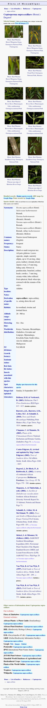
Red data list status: (8, 367)
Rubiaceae (26, 9)
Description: (9, 250)
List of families (16, 9)
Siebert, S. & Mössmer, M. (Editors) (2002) (27, 536)
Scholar (24, 644)
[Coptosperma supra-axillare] (14, 31)
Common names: (8, 238)
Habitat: (7, 307)
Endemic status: (7, 361)
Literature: (8, 396)
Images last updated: (8, 392)
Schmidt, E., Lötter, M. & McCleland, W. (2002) (26, 511)
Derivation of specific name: (8, 301)
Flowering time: (8, 324)
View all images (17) (22, 23)
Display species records (24, 196)
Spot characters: (8, 386)
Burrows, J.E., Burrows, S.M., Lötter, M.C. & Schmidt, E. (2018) (28, 413)
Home (6, 9)
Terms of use (23, 707)
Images (17, 644)
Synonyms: (8, 207)
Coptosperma (37, 9)
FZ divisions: (8, 348)
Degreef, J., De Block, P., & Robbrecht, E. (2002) (27, 470)
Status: (7, 246)
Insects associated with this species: (8, 376)
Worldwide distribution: (9, 330)
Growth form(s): (7, 355)
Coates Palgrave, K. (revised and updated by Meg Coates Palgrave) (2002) (27, 452)
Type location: (7, 290)
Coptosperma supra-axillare (29, 614)
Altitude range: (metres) (7, 316)
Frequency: (8, 243)
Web (11, 644)
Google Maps (8, 198)
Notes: (6, 294)
